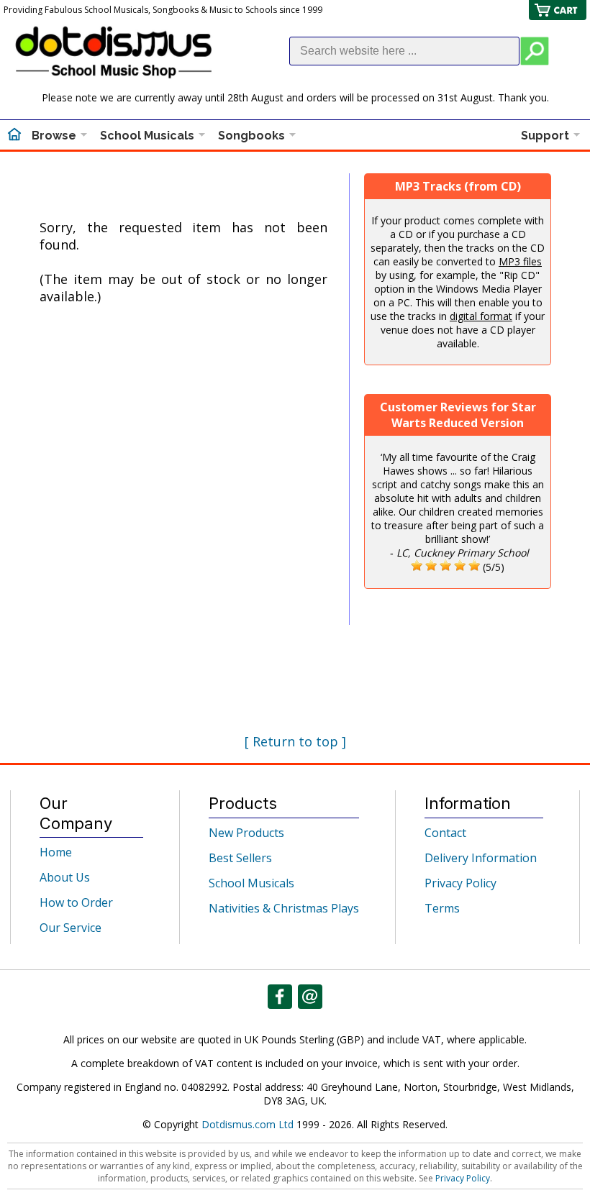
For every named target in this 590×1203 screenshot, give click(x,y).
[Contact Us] (310, 996)
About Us (65, 877)
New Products (246, 833)
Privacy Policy (460, 883)
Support (545, 135)
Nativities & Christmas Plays (284, 908)
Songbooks (251, 135)
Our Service (70, 928)
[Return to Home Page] (14, 136)
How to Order (76, 902)
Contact (445, 833)
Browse (54, 135)
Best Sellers (240, 858)
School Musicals (147, 135)
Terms (442, 908)
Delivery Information (481, 858)
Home (56, 852)
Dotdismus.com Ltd (247, 1124)
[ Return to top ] (295, 741)
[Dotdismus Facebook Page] (280, 996)
